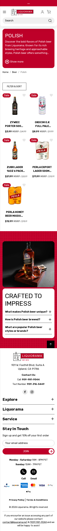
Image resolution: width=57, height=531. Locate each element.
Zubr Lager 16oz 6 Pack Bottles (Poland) (15, 169)
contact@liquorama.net (15, 522)
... (28, 3)
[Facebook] (25, 391)
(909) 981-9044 (38, 522)
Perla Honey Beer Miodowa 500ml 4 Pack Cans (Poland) (15, 214)
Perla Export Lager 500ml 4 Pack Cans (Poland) (42, 169)
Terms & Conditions (37, 500)
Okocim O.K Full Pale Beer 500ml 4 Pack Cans (42, 124)
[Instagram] (32, 391)
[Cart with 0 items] (50, 12)
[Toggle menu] (4, 12)
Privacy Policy (16, 500)
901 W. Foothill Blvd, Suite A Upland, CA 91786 (28, 367)
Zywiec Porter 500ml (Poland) (15, 124)
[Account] (42, 12)
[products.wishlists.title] (24, 95)
